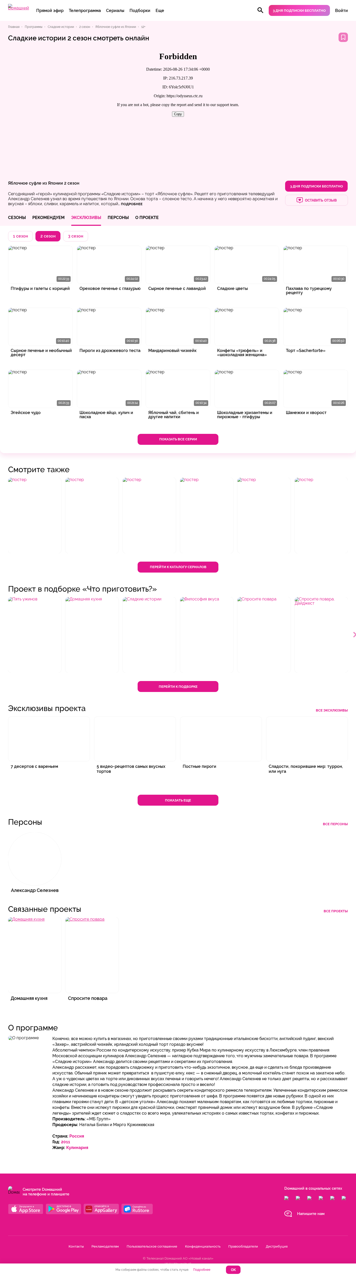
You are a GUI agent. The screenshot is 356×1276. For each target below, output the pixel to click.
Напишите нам (310, 1213)
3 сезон (75, 236)
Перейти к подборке (178, 687)
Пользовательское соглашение (152, 1246)
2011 (65, 1141)
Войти (341, 10)
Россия (76, 1136)
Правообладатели (243, 1246)
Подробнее (201, 1269)
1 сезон (20, 236)
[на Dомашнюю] (18, 7)
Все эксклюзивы (332, 710)
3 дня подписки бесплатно (299, 11)
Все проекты (336, 911)
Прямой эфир (50, 10)
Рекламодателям (105, 1246)
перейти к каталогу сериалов (178, 567)
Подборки (140, 10)
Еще (160, 10)
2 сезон (71, 183)
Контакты (76, 1246)
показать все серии (178, 439)
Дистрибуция (276, 1246)
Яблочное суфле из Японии (35, 183)
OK (233, 1270)
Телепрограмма (85, 10)
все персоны (335, 824)
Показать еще (178, 800)
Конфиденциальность (202, 1246)
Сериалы (115, 10)
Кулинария (77, 1147)
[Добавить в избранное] (343, 37)
